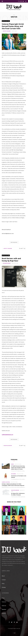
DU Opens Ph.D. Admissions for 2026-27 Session (18, 494)
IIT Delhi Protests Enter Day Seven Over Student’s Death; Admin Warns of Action (18, 467)
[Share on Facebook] (19, 248)
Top (14, 633)
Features (14, 523)
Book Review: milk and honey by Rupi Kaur (11, 259)
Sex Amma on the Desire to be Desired (18, 476)
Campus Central (6, 482)
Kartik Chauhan (8, 248)
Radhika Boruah (7, 263)
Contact (4, 579)
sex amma (13, 473)
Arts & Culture (5, 21)
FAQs (3, 583)
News (12, 464)
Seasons (4, 613)
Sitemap (4, 587)
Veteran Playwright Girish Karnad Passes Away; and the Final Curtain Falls (13, 26)
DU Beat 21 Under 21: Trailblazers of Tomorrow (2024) (14, 528)
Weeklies (4, 609)
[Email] (24, 248)
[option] (14, 520)
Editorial (4, 605)
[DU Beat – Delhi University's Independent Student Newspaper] (14, 7)
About (3, 576)
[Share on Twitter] (21, 248)
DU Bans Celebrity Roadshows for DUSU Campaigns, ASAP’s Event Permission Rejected (13, 484)
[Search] (25, 1)
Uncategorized (15, 490)
